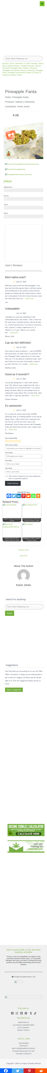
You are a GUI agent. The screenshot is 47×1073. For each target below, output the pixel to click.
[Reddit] (28, 496)
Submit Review (12, 483)
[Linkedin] (18, 496)
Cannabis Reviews (27, 66)
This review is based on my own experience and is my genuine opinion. (24, 477)
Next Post (23, 556)
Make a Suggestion (14, 690)
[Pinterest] (23, 496)
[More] (38, 496)
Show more (29, 298)
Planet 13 (29, 73)
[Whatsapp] (33, 496)
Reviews (34, 63)
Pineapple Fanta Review (16, 73)
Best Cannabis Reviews (11, 66)
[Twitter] (14, 496)
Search (9, 613)
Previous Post (23, 550)
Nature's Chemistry (28, 70)
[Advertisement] (23, 29)
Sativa (40, 63)
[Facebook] (9, 496)
